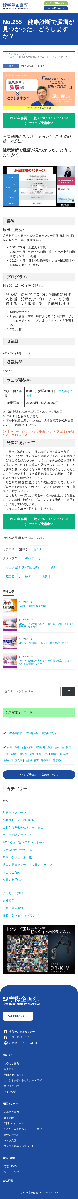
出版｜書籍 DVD (13, 908)
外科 (9, 747)
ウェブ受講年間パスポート (19, 1146)
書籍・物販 (9, 1158)
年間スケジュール (14, 1074)
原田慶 (10, 576)
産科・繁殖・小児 (38, 753)
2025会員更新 (14, 733)
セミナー (39, 549)
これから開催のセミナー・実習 (23, 827)
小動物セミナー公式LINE (23, 1043)
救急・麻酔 (27, 747)
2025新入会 (32, 733)
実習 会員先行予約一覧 (17, 849)
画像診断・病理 (44, 747)
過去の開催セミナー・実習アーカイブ (27, 864)
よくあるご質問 (13, 893)
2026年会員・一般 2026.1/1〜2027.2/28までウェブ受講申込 (39, 120)
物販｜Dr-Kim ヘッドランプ (21, 915)
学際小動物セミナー (20, 1037)
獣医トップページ (14, 812)
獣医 (11, 66)
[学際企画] (39, 5)
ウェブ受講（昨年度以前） (23, 567)
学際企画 (33, 1192)
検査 (28, 576)
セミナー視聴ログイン (56, 3)
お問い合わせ (58, 8)
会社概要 (8, 900)
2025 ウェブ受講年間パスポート (24, 842)
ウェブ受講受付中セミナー (20, 835)
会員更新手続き (13, 879)
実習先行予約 (49, 733)
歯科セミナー (10, 1055)
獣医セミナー (10, 1103)
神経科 (23, 753)
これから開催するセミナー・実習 (23, 1080)
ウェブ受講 (10, 1091)
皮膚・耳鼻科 (10, 753)
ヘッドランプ (11, 1172)
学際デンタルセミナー (22, 1031)
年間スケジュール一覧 (17, 857)
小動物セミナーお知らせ (19, 820)
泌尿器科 (57, 760)
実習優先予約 (11, 1086)
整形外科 (8, 760)
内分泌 (28, 760)
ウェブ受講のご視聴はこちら (39, 774)
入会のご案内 (11, 872)
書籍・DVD (10, 1166)
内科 (54, 567)
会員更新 (9, 1069)
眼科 (68, 747)
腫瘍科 (45, 576)
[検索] (68, 691)
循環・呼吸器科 (42, 760)
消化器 (18, 760)
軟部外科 (64, 753)
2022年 (29, 558)
